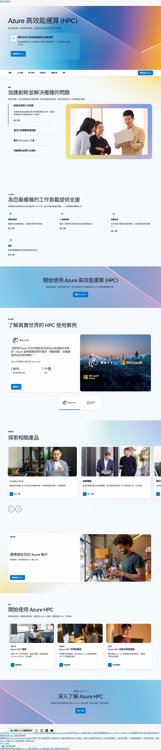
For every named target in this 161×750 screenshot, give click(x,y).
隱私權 (31, 748)
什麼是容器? (19, 741)
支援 (7, 735)
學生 (59, 738)
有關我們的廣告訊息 (61, 748)
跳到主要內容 (5, 1)
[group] (80, 363)
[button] (69, 403)
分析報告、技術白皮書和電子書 (87, 738)
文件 (39, 738)
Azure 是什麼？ (5, 733)
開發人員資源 (52, 738)
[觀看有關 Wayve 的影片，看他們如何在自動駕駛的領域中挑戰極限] (115, 362)
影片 (101, 738)
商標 (51, 748)
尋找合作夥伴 (32, 738)
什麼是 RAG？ (30, 741)
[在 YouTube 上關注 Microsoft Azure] (52, 730)
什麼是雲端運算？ (110, 738)
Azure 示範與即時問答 (17, 735)
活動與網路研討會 (68, 738)
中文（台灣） (5, 743)
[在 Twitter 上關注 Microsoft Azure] (37, 730)
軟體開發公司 (5, 738)
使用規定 (46, 748)
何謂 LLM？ (10, 741)
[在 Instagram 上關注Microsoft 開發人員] (42, 730)
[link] (10, 74)
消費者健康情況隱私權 (8, 748)
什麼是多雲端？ (123, 738)
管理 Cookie (38, 748)
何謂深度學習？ (149, 738)
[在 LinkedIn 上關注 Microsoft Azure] (47, 730)
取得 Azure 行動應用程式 (23, 730)
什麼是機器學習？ (136, 738)
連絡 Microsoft (22, 748)
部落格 (43, 738)
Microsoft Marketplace (19, 738)
